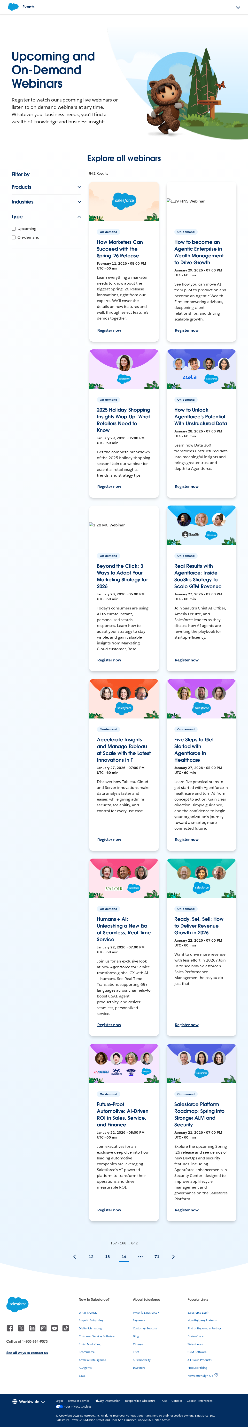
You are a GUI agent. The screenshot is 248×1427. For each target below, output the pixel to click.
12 (91, 1256)
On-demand (28, 237)
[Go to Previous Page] (74, 1256)
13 (107, 1256)
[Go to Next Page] (173, 1256)
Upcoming (26, 228)
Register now (109, 330)
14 (124, 1256)
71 (157, 1256)
